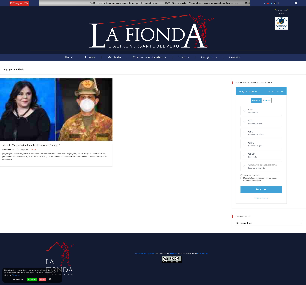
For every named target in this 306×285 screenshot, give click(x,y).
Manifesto (114, 57)
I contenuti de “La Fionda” (145, 253)
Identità (90, 57)
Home (69, 57)
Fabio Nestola (8, 149)
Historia (183, 57)
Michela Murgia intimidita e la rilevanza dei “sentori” (31, 145)
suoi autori (173, 253)
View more (16, 275)
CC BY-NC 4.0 (202, 253)
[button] (296, 3)
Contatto (235, 57)
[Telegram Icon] (271, 3)
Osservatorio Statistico (148, 57)
